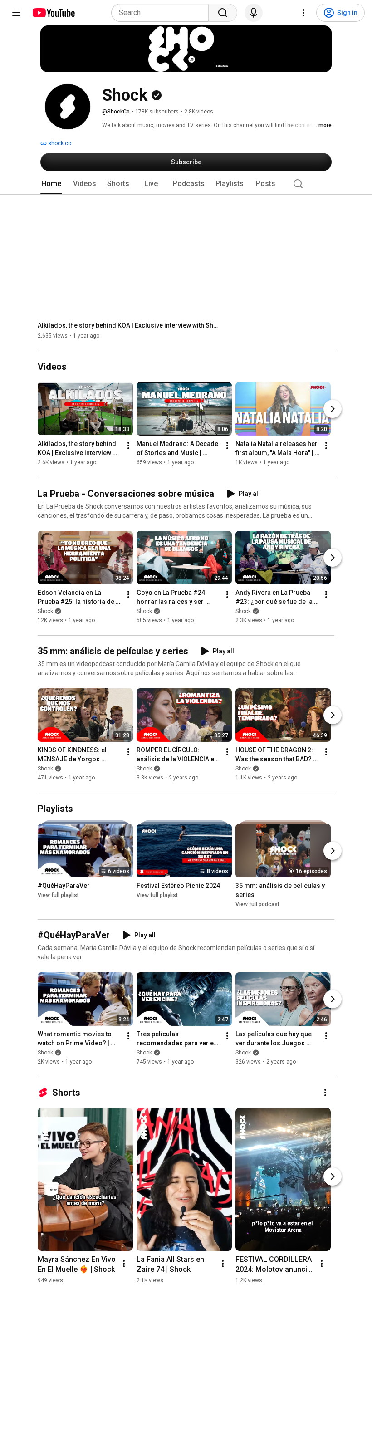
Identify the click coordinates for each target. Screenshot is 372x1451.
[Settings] (303, 12)
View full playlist (58, 895)
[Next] (332, 409)
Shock (45, 611)
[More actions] (128, 446)
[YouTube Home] (53, 12)
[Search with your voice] (254, 13)
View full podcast (257, 904)
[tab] (51, 184)
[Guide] (16, 12)
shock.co (59, 143)
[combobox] (162, 12)
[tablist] (186, 184)
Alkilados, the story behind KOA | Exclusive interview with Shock (129, 325)
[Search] (222, 13)
